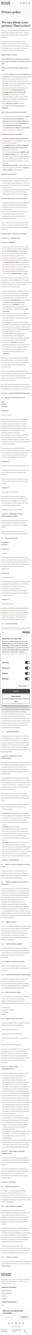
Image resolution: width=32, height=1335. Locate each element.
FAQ (2, 1305)
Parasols (4, 1298)
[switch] (27, 668)
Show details (22, 686)
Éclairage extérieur (6, 1293)
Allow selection (16, 696)
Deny (16, 701)
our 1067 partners (13, 641)
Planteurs (4, 1296)
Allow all (16, 691)
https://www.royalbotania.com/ (14, 302)
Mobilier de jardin (6, 1290)
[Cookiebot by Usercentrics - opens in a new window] (22, 632)
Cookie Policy (5, 1266)
